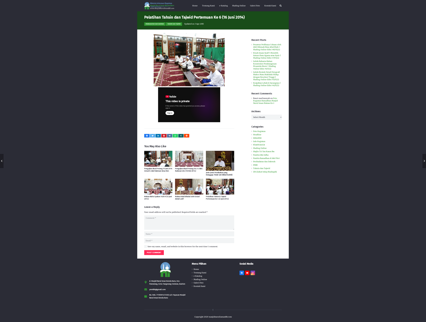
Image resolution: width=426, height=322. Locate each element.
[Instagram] (253, 273)
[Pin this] (164, 135)
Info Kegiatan (259, 141)
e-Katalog (198, 276)
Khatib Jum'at (259, 145)
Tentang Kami (200, 273)
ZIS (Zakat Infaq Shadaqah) (265, 172)
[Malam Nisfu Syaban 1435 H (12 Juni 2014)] (158, 187)
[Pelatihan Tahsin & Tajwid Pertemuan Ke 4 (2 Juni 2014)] (220, 187)
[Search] (280, 5)
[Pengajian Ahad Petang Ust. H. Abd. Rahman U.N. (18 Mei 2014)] (189, 159)
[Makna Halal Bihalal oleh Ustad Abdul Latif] (189, 187)
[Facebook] (242, 273)
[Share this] (147, 135)
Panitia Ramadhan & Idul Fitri (266, 158)
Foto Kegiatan (259, 131)
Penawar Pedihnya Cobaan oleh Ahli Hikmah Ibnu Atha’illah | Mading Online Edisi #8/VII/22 (267, 47)
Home (196, 269)
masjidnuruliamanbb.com (220, 317)
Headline (257, 135)
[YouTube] (247, 273)
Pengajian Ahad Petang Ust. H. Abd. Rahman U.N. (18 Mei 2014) (189, 170)
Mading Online (260, 148)
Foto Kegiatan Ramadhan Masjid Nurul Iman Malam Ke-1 (265, 100)
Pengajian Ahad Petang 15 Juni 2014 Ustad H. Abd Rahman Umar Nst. (158, 170)
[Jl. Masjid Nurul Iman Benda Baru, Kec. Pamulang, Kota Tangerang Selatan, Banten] (146, 282)
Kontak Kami (199, 286)
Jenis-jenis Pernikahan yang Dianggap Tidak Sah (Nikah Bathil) (219, 174)
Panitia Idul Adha (260, 155)
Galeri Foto (198, 283)
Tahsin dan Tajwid (261, 168)
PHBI (255, 165)
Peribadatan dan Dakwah (264, 161)
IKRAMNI (257, 138)
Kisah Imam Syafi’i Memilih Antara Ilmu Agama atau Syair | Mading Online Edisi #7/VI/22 (267, 55)
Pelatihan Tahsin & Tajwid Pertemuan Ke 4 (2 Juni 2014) (217, 197)
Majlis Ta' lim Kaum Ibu (263, 151)
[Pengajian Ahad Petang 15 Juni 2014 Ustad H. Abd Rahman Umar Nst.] (158, 159)
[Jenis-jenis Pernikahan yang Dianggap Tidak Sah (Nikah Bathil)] (220, 161)
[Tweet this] (152, 135)
